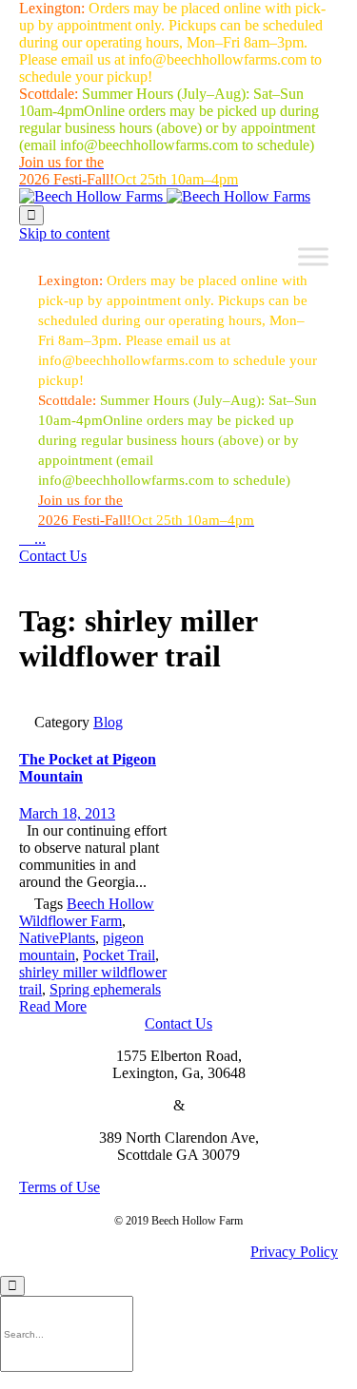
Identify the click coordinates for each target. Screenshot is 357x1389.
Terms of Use (59, 1187)
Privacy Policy (294, 1252)
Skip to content (64, 233)
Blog (108, 722)
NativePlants (57, 938)
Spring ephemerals (105, 989)
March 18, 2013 (67, 813)
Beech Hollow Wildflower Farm (86, 912)
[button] (53, 556)
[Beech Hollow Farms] (164, 196)
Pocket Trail (119, 955)
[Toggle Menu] (313, 256)
